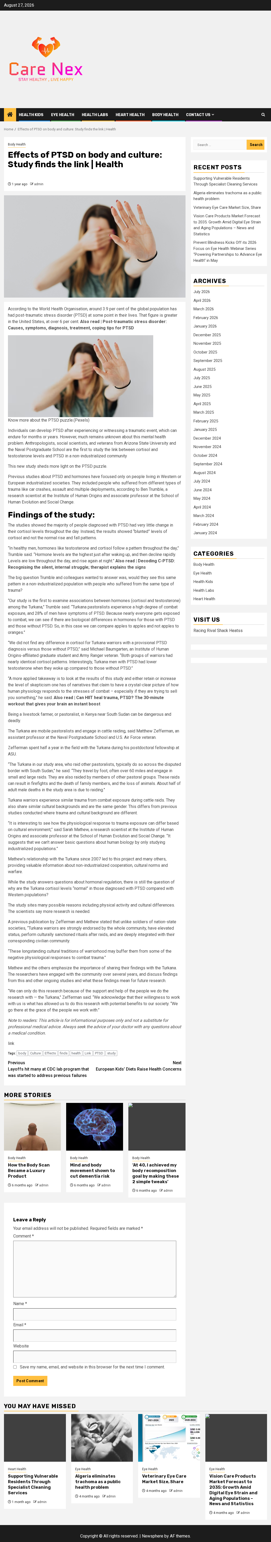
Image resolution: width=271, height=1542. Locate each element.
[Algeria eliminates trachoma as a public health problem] (102, 1438)
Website (21, 1346)
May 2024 (201, 498)
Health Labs (95, 115)
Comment (23, 1236)
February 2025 (205, 421)
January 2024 (205, 533)
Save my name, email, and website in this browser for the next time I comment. (92, 1366)
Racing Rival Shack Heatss (218, 630)
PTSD (99, 1053)
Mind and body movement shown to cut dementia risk (92, 1171)
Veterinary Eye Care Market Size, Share (227, 207)
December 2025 (207, 335)
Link (88, 1053)
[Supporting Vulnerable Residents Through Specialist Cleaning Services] (35, 1438)
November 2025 (207, 343)
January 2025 (205, 429)
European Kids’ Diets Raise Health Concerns (139, 1066)
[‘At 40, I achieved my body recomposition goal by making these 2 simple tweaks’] (156, 1127)
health (76, 1053)
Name (20, 1303)
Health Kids (31, 115)
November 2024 (207, 446)
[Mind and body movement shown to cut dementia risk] (94, 1127)
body (22, 1053)
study (111, 1053)
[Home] (10, 115)
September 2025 (207, 360)
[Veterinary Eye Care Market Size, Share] (169, 1438)
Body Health (165, 115)
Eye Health (62, 115)
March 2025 (203, 412)
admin (38, 184)
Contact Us (198, 115)
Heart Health (130, 115)
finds (63, 1053)
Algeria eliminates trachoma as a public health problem (98, 1482)
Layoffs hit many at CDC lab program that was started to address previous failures (48, 1069)
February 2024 (205, 524)
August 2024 (204, 472)
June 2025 (202, 386)
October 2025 (205, 352)
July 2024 (201, 481)
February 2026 (205, 317)
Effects (50, 1053)
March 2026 (203, 309)
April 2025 (202, 403)
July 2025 (201, 377)
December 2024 (207, 438)
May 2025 (201, 395)
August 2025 (204, 369)
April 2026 (202, 300)
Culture (35, 1053)
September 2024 (207, 464)
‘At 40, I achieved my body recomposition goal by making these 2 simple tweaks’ (155, 1173)
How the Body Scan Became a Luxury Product (29, 1171)
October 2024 (205, 455)
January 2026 (205, 326)
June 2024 (202, 490)
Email (19, 1324)
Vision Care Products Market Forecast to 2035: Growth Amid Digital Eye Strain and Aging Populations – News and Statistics (233, 1490)
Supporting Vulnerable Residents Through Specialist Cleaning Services (33, 1484)
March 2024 (203, 515)
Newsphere (152, 1536)
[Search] (263, 114)
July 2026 (201, 291)
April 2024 (202, 507)
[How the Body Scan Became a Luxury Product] (32, 1127)
